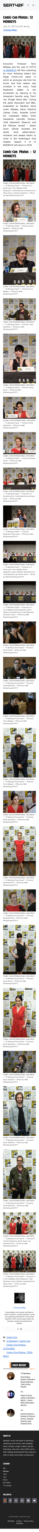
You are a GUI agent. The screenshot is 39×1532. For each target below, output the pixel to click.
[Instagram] (21, 1329)
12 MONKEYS (9, 70)
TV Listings (7, 1485)
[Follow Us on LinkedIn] (28, 1500)
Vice (4, 1477)
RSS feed (11, 1521)
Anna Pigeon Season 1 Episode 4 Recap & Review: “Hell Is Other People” (28, 1382)
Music (5, 1480)
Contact (19, 1521)
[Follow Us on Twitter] (16, 1500)
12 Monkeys (12, 1341)
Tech (5, 1474)
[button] (28, 5)
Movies (6, 1471)
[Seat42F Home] (5, 1500)
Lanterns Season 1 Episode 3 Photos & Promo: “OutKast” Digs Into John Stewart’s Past (28, 1418)
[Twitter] (18, 1329)
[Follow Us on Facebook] (10, 1500)
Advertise (19, 1523)
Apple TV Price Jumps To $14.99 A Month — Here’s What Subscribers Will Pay (28, 1400)
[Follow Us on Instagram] (22, 1500)
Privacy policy (28, 1521)
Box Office (7, 1483)
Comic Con (11, 1337)
